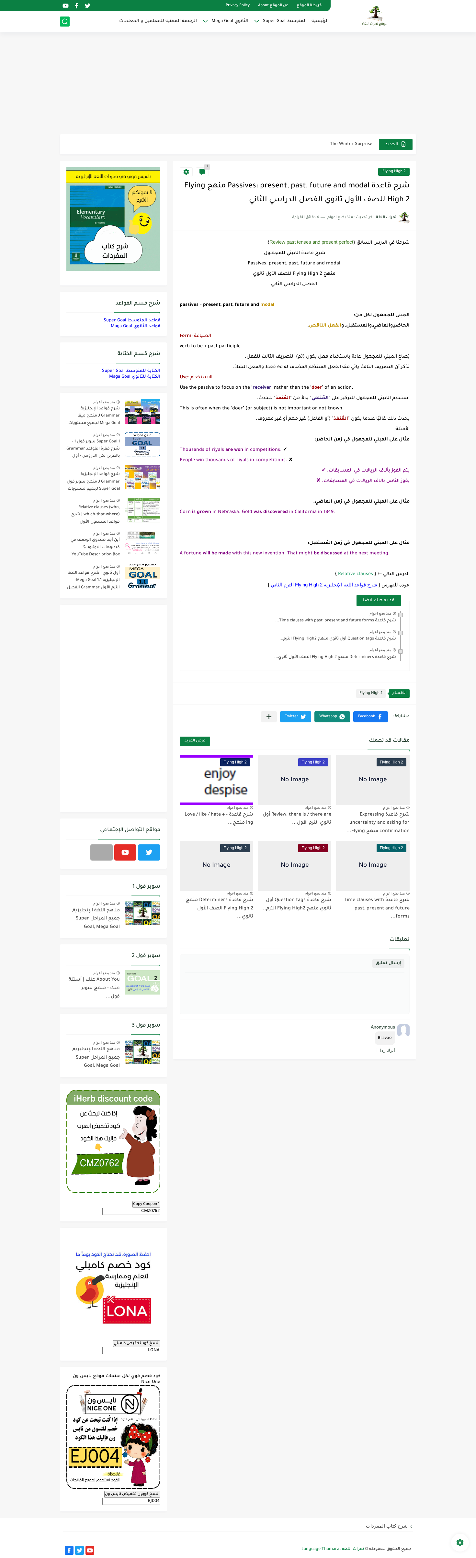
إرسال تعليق (388, 963)
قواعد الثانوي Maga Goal (135, 326)
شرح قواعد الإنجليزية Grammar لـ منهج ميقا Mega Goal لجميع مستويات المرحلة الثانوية (94, 417)
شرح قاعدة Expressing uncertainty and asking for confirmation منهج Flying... (378, 823)
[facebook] (76, 5)
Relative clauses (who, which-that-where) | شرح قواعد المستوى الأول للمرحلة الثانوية (95, 515)
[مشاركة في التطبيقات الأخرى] (269, 716)
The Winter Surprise (351, 144)
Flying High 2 (393, 172)
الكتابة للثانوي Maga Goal (134, 376)
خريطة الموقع (309, 6)
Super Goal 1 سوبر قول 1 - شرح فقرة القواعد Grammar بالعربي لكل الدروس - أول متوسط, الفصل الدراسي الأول (93, 450)
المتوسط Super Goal (285, 21)
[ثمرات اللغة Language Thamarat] (375, 15)
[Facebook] (101, 852)
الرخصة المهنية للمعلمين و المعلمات (158, 21)
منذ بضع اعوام (380, 613)
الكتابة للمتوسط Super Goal (131, 371)
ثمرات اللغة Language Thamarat (332, 1549)
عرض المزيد (195, 741)
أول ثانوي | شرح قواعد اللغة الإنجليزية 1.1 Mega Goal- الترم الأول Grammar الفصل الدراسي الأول (93, 581)
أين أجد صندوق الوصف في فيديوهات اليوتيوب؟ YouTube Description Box (95, 547)
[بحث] (65, 22)
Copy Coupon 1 (146, 1204)
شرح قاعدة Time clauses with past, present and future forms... (335, 620)
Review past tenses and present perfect (311, 242)
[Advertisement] (238, 84)
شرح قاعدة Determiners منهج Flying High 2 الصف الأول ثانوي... (335, 657)
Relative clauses (355, 574)
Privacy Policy (238, 6)
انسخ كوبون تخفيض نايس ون (132, 1494)
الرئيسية (320, 21)
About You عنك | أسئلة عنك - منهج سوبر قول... (94, 988)
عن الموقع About (273, 6)
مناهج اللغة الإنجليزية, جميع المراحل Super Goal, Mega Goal (96, 919)
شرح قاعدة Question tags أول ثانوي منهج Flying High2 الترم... (337, 639)
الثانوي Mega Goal (229, 21)
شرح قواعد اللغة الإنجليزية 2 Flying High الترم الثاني (324, 584)
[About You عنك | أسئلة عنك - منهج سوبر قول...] (142, 982)
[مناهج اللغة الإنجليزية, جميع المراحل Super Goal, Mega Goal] (142, 913)
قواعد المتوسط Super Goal (132, 320)
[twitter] (87, 5)
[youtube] (65, 5)
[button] (370, 716)
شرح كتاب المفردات (387, 1526)
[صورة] (142, 411)
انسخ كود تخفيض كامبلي (137, 1343)
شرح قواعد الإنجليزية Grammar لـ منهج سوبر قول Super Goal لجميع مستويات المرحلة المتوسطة (93, 482)
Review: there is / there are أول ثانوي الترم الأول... (297, 819)
